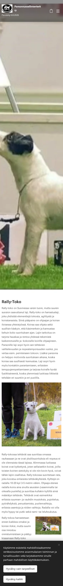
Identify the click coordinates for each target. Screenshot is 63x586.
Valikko (58, 11)
